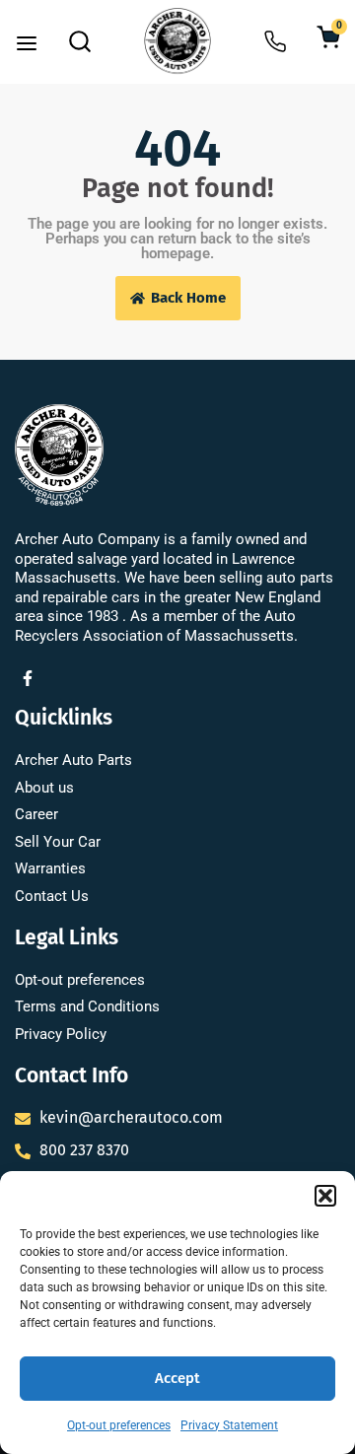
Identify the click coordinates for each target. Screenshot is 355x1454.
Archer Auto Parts (73, 760)
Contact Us (52, 896)
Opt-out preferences (119, 1425)
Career (36, 814)
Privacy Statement (229, 1425)
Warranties (50, 868)
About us (44, 787)
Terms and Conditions (87, 1006)
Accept (177, 1378)
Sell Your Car (58, 842)
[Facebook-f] (27, 678)
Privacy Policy (60, 1034)
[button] (325, 1196)
